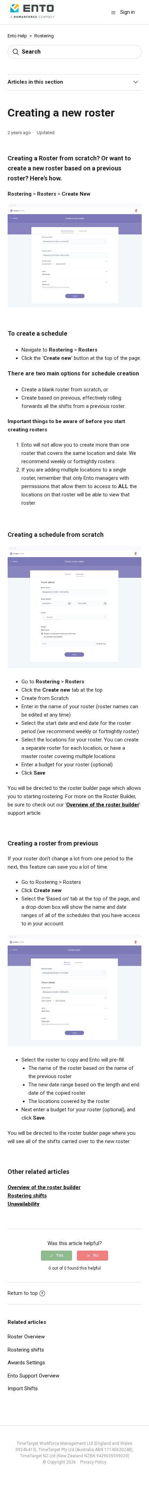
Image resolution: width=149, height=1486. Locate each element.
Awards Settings (26, 1362)
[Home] (33, 20)
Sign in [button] (127, 12)
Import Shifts (23, 1388)
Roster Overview (26, 1337)
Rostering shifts (27, 1196)
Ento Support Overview (33, 1376)
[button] (113, 12)
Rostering (44, 35)
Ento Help (17, 35)
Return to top (23, 1293)
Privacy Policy (91, 1462)
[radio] (56, 1255)
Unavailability (24, 1204)
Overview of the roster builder (102, 805)
